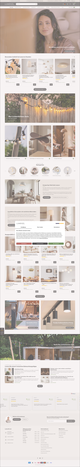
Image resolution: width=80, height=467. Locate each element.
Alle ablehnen (24, 243)
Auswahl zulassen (40, 243)
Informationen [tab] (57, 227)
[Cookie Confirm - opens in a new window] (60, 223)
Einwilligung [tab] (23, 227)
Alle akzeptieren (56, 243)
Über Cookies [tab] (40, 227)
